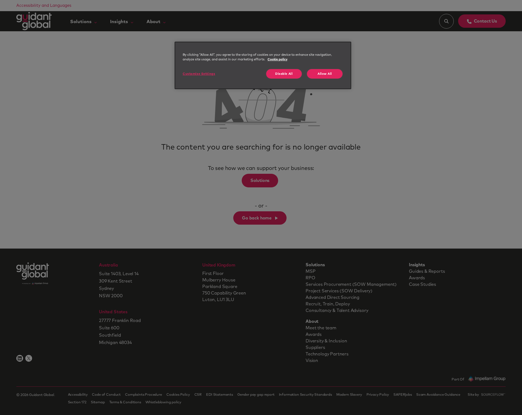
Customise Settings (199, 73)
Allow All (325, 73)
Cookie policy (277, 59)
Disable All (284, 73)
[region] (263, 65)
